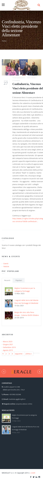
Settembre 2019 (9, 347)
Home (4, 41)
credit (33, 473)
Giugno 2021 (8, 344)
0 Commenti (16, 80)
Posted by (18, 78)
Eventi (29, 78)
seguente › (19, 354)
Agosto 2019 (8, 350)
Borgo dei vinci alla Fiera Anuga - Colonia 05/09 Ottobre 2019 (26, 315)
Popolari (19, 280)
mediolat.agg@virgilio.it (17, 399)
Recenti (7, 280)
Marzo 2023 (7, 341)
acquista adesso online (24, 404)
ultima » (28, 354)
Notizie (33, 78)
